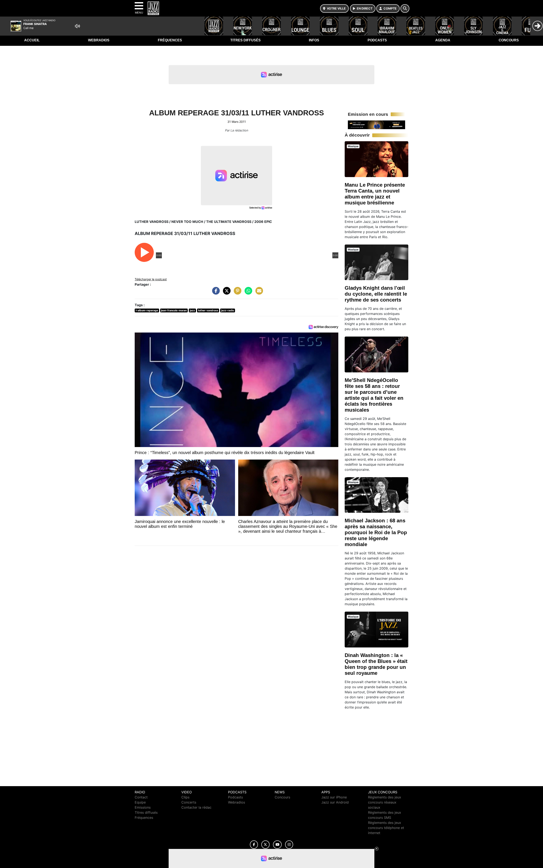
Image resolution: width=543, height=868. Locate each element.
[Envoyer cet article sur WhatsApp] (247, 293)
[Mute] (77, 26)
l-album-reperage (147, 310)
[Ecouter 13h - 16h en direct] (376, 124)
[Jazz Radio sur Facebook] (254, 844)
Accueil (32, 40)
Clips (185, 797)
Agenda (442, 40)
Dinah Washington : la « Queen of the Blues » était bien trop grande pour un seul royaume (376, 664)
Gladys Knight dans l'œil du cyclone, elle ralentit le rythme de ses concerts (376, 294)
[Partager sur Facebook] (215, 293)
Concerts (188, 802)
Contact (141, 797)
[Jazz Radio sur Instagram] (289, 844)
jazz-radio (227, 310)
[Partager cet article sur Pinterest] (236, 293)
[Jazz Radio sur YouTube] (277, 844)
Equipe (140, 802)
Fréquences (170, 40)
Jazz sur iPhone (334, 797)
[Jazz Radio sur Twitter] (265, 844)
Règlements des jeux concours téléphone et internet (386, 827)
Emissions (143, 807)
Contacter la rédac (196, 807)
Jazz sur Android (335, 802)
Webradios (98, 40)
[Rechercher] (404, 8)
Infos (314, 40)
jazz (192, 310)
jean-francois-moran (174, 310)
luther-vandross (208, 310)
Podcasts (377, 40)
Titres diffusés (245, 40)
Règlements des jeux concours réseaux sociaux (384, 802)
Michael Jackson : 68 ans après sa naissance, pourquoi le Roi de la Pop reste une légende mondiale (376, 532)
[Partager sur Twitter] (226, 293)
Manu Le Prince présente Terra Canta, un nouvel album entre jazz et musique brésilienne (375, 193)
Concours (509, 40)
